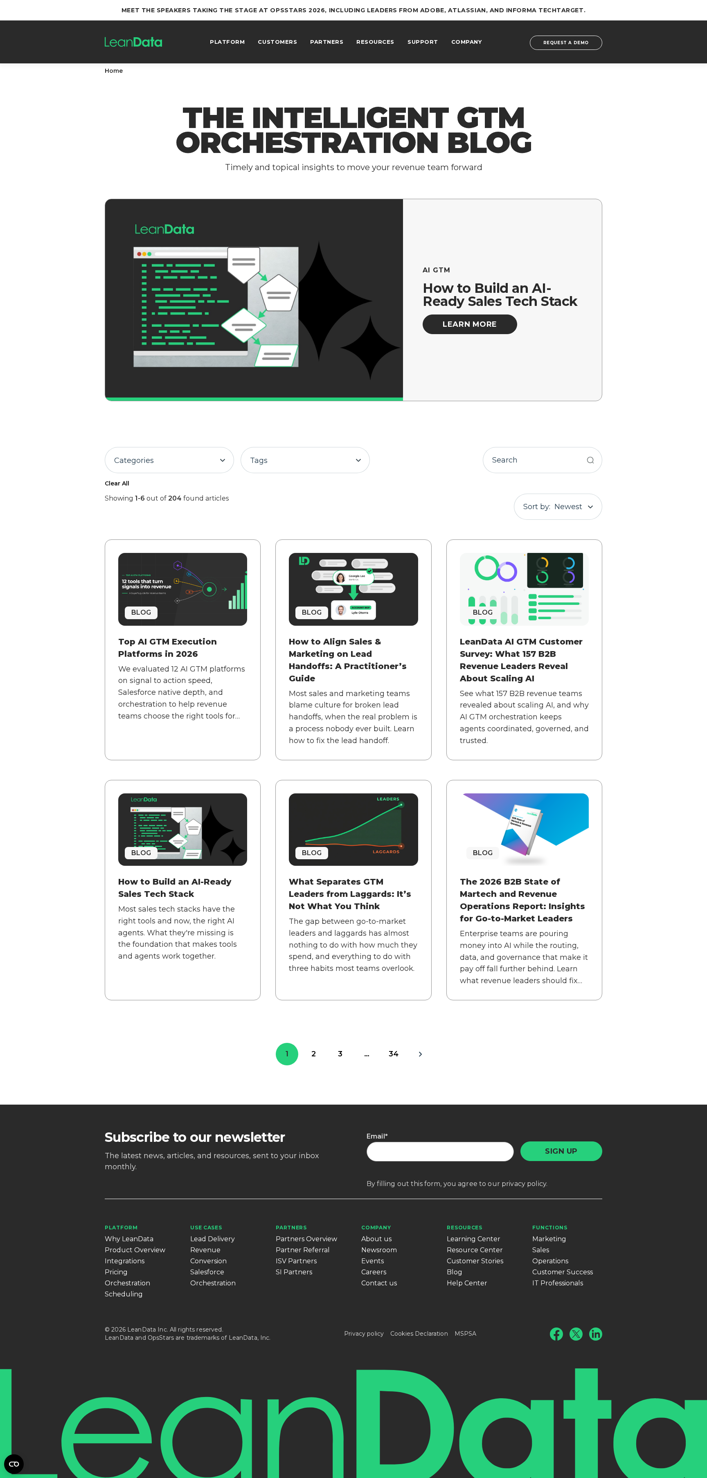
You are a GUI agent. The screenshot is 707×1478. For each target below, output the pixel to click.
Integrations (124, 1261)
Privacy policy (364, 1333)
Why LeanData (129, 1239)
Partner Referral (303, 1250)
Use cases (206, 1227)
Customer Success (562, 1272)
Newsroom (379, 1250)
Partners (291, 1227)
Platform (121, 1227)
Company (376, 1227)
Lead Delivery (212, 1239)
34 (394, 1053)
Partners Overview (306, 1239)
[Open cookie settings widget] (14, 1464)
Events (372, 1261)
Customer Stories (475, 1261)
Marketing (549, 1239)
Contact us (379, 1283)
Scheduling (124, 1294)
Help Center (467, 1283)
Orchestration (127, 1283)
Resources (464, 1227)
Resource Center (475, 1250)
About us (376, 1239)
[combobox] (169, 460)
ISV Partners (296, 1261)
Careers (373, 1272)
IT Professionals (557, 1283)
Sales (540, 1250)
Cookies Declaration (419, 1333)
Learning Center (473, 1239)
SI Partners (294, 1272)
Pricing (116, 1272)
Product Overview (135, 1250)
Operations (550, 1261)
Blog (454, 1272)
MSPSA (466, 1333)
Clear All (117, 483)
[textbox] (169, 460)
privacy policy (524, 1184)
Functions (549, 1227)
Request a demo (566, 42)
